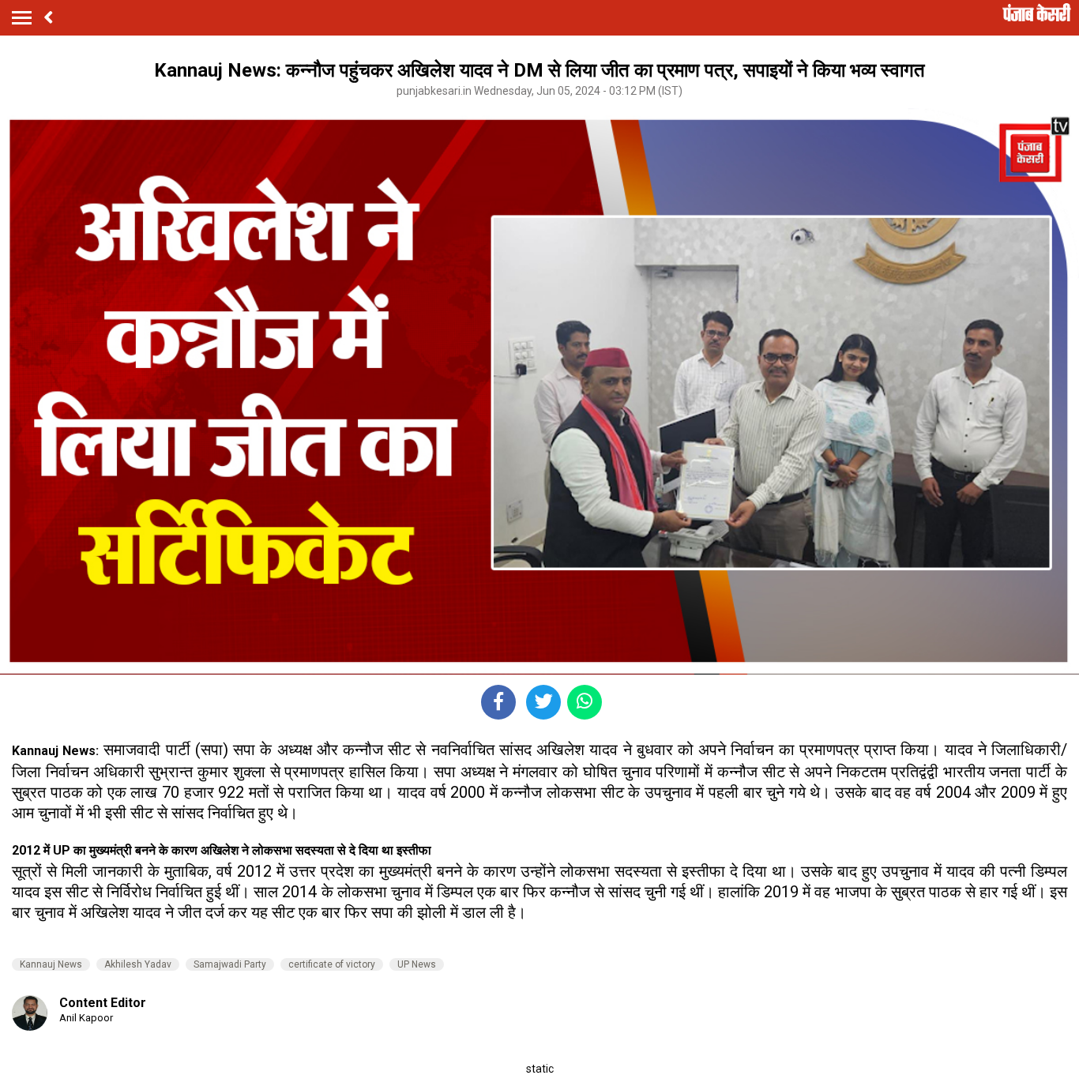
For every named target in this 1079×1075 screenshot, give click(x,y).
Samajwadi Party (230, 964)
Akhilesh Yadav (137, 964)
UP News (416, 964)
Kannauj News (51, 964)
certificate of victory (331, 964)
